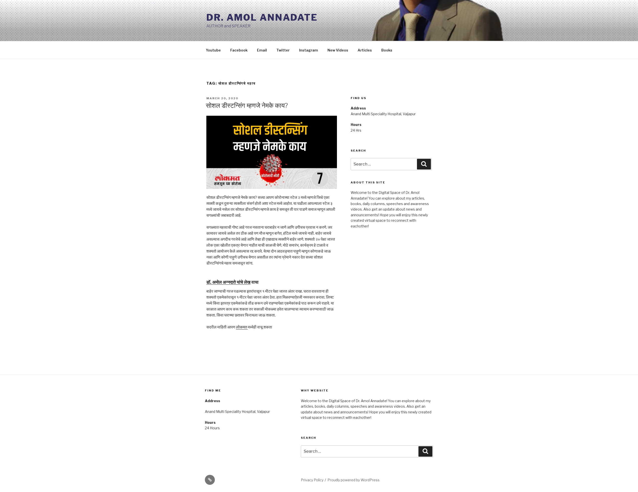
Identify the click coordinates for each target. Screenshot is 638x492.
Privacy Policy (312, 480)
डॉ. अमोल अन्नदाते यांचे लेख (228, 282)
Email (262, 50)
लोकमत (242, 327)
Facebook (238, 50)
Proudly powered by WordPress (353, 480)
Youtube (213, 50)
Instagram (308, 50)
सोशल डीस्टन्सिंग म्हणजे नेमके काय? (247, 105)
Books (386, 50)
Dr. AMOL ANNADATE (262, 17)
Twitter (283, 50)
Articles (365, 50)
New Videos (337, 50)
